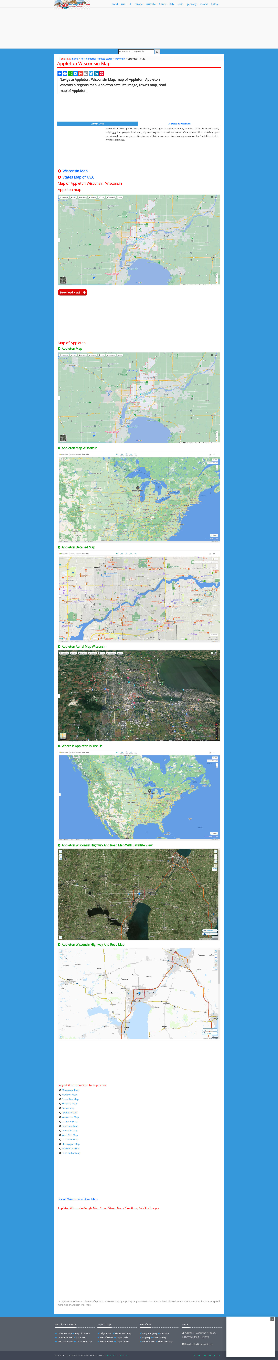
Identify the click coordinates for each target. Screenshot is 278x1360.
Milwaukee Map (70, 1090)
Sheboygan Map (71, 1144)
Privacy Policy (111, 1355)
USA (123, 4)
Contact (186, 1324)
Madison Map (69, 1094)
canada (138, 4)
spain (180, 4)
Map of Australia (65, 1341)
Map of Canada (82, 1333)
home (75, 58)
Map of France (107, 1337)
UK (130, 4)
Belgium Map (106, 1333)
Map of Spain (122, 1341)
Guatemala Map (65, 1337)
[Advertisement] (139, 28)
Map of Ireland (107, 1341)
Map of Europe (104, 1324)
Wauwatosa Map (71, 1148)
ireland (203, 4)
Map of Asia (145, 1324)
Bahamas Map (65, 1333)
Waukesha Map (70, 1117)
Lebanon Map (159, 1337)
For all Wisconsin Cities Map (78, 1199)
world (115, 4)
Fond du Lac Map (71, 1153)
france (162, 4)
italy (171, 4)
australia (151, 4)
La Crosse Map (70, 1139)
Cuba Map (81, 1337)
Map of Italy (122, 1337)
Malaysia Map (148, 1341)
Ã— (272, 1319)
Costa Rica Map (84, 1341)
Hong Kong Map (149, 1333)
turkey (214, 4)
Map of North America (65, 1324)
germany (191, 4)
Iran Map (164, 1333)
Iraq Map (146, 1337)
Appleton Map (69, 1112)
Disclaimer (124, 1355)
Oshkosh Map (69, 1121)
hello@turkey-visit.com (202, 1344)
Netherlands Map (123, 1333)
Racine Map (68, 1108)
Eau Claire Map (70, 1126)
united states (105, 58)
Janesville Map (69, 1130)
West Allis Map (70, 1135)
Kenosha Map (69, 1103)
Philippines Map (165, 1341)
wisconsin (120, 58)
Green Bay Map (70, 1099)
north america (88, 58)
